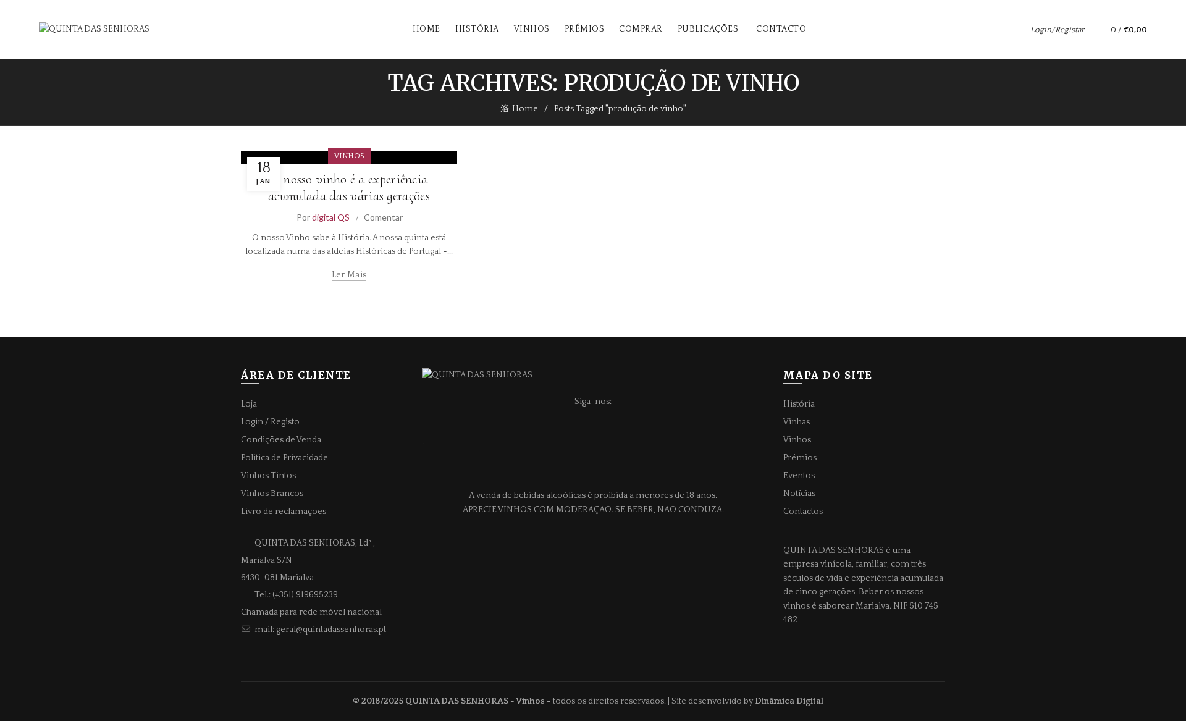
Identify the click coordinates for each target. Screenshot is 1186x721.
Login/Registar (1057, 29)
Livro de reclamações (283, 512)
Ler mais (349, 275)
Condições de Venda (281, 440)
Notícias (799, 494)
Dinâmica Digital (789, 701)
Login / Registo (270, 422)
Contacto (781, 29)
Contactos (803, 512)
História (477, 29)
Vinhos (532, 29)
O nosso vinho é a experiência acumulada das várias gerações (349, 187)
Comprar (641, 29)
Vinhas (796, 422)
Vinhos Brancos (272, 494)
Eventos (799, 476)
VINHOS (349, 156)
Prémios (585, 29)
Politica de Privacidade (284, 458)
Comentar (383, 217)
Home (426, 29)
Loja (249, 404)
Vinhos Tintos (268, 476)
